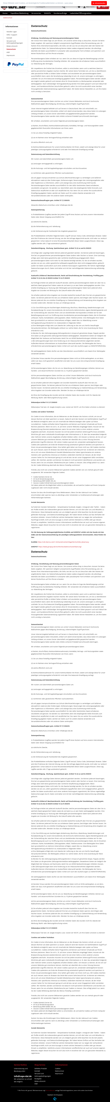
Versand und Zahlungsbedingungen (15, 42)
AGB (8, 52)
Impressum (11, 55)
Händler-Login (12, 32)
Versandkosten (50, 1090)
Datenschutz (11, 49)
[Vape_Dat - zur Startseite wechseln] (14, 7)
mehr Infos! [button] (68, 3)
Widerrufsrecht (12, 46)
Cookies (57, 1069)
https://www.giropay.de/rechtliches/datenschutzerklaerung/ (60, 547)
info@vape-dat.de (23, 1076)
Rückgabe (37, 1079)
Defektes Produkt (40, 1069)
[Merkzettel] (79, 7)
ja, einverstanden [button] (99, 3)
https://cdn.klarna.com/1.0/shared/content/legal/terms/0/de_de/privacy (63, 542)
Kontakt (9, 38)
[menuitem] (50, 7)
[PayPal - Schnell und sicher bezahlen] (16, 64)
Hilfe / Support (12, 35)
